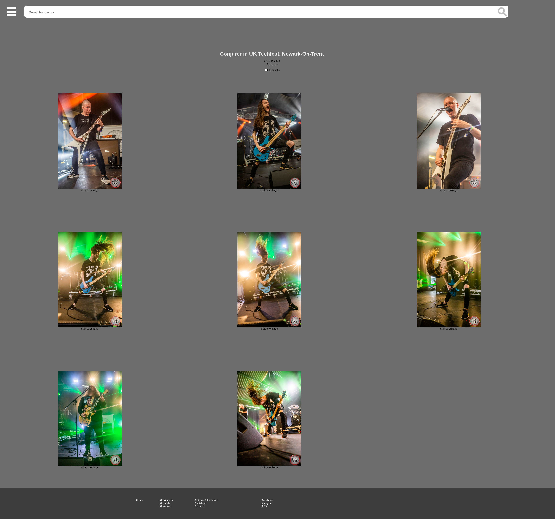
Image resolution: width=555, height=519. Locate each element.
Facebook (267, 500)
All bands (164, 503)
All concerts (166, 500)
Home (139, 500)
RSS (264, 506)
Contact (199, 506)
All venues (165, 506)
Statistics (200, 503)
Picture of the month (206, 500)
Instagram (267, 503)
